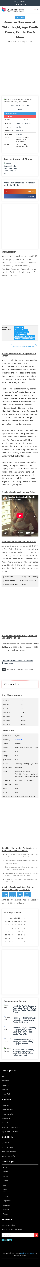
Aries (5, 1167)
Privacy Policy (6, 1094)
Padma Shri (5, 1105)
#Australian (20, 17)
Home (4, 1076)
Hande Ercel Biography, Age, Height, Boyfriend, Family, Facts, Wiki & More (24, 1020)
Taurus (5, 1172)
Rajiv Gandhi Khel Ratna (10, 1132)
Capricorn (6, 1205)
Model (20, 109)
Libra (5, 1192)
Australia (18, 127)
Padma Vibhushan (8, 1114)
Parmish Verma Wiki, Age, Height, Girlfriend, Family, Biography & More (23, 1042)
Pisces (5, 1214)
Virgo (5, 1189)
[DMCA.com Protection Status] (7, 1240)
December (20, 120)
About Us (5, 1089)
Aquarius (6, 1209)
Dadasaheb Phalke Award (10, 1127)
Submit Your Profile (8, 1156)
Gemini (5, 1176)
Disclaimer (5, 1081)
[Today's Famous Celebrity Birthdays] (13, 9)
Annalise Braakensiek (20, 106)
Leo (4, 1185)
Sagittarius (19, 134)
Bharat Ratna (6, 1123)
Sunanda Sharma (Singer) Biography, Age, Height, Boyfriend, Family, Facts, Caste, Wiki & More (23, 1052)
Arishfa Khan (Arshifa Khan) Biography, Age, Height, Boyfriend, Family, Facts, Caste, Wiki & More (24, 1031)
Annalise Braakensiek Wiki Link (23, 347)
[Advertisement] (20, 69)
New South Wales (26, 123)
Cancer (5, 1180)
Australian (18, 740)
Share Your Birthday (9, 1152)
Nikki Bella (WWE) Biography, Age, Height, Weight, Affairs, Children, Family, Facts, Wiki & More (24, 1009)
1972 (24, 120)
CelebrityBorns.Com (27, 1253)
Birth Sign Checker (8, 1147)
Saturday (29, 120)
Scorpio (5, 1196)
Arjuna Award (6, 1118)
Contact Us (5, 1085)
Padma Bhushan (7, 1109)
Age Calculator (7, 1143)
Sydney (18, 123)
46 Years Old (19, 131)
